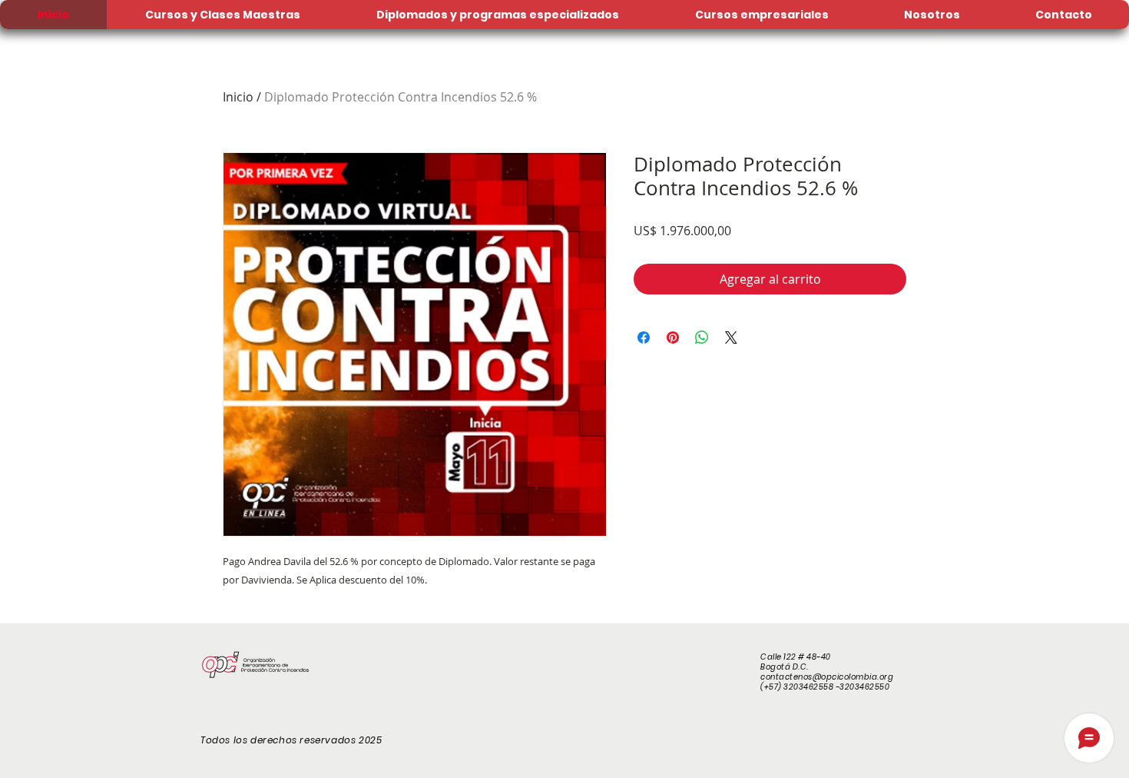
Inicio (238, 96)
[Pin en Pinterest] (673, 337)
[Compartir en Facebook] (643, 337)
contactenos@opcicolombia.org (826, 677)
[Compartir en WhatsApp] (702, 337)
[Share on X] (731, 337)
